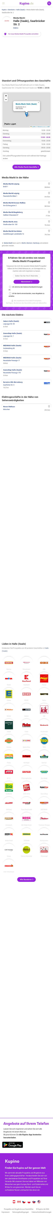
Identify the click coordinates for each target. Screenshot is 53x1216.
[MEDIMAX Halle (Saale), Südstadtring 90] (26, 348)
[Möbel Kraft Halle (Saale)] (9, 834)
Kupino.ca (19, 1202)
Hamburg (36, 243)
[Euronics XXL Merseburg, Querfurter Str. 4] (26, 385)
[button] (21, 34)
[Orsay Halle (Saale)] (9, 850)
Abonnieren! (26, 282)
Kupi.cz (24, 1202)
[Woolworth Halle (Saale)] (44, 725)
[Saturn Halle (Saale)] (26, 710)
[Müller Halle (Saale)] (9, 710)
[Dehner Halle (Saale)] (44, 757)
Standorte (11, 10)
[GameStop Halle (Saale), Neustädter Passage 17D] (26, 372)
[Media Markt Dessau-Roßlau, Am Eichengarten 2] (26, 204)
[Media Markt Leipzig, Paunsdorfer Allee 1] (26, 195)
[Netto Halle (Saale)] (44, 694)
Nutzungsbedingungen (20, 1212)
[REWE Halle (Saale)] (26, 694)
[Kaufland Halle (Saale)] (26, 679)
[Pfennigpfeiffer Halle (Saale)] (26, 772)
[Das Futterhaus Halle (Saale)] (9, 866)
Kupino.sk (34, 1202)
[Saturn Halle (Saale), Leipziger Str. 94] (26, 324)
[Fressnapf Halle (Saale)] (44, 850)
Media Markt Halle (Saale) (26, 104)
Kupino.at (14, 1202)
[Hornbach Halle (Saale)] (9, 819)
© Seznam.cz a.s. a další (43, 126)
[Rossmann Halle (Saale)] (26, 663)
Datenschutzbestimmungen (41, 1212)
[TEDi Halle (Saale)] (44, 741)
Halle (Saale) (20, 10)
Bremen (29, 243)
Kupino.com (39, 1202)
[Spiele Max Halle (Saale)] (26, 741)
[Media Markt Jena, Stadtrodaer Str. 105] (26, 223)
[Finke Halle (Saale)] (26, 725)
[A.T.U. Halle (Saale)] (9, 772)
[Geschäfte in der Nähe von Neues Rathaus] (26, 408)
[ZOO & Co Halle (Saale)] (26, 788)
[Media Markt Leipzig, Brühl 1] (26, 185)
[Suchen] (49, 3)
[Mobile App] (12, 1145)
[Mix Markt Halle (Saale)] (44, 772)
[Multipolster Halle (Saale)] (44, 834)
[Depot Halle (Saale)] (9, 725)
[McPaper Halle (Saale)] (26, 757)
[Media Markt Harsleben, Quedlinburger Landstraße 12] (26, 233)
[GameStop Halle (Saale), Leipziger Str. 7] (26, 336)
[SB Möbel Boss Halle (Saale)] (26, 819)
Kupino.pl (29, 1202)
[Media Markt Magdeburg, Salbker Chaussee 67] (26, 214)
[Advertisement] (26, 58)
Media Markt (8, 243)
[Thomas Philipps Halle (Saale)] (44, 819)
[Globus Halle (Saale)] (9, 741)
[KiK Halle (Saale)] (44, 710)
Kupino (4, 10)
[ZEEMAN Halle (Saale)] (26, 834)
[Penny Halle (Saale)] (44, 679)
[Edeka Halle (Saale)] (9, 694)
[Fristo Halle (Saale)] (9, 757)
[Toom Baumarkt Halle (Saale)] (26, 803)
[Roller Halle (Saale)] (9, 679)
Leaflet (33, 126)
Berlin (24, 243)
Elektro (15, 28)
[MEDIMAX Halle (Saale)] (44, 803)
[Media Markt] (7, 22)
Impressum (6, 1212)
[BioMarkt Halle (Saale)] (9, 788)
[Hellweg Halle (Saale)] (9, 803)
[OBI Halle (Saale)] (44, 663)
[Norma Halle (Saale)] (9, 663)
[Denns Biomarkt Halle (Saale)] (26, 850)
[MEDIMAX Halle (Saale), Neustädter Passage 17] (26, 360)
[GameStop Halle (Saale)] (44, 788)
